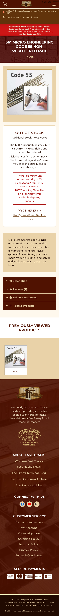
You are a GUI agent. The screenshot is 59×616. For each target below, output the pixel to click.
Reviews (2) (19, 289)
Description (19, 281)
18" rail (40, 183)
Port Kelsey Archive (29, 485)
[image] (29, 92)
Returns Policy (29, 544)
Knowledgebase (29, 533)
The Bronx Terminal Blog (29, 473)
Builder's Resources (24, 297)
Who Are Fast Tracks (29, 461)
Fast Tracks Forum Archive (29, 479)
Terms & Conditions (29, 555)
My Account (29, 528)
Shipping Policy (28, 539)
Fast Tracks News (29, 466)
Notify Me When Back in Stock (29, 217)
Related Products (23, 305)
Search (46, 1)
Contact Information (29, 522)
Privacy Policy (28, 550)
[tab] (29, 281)
